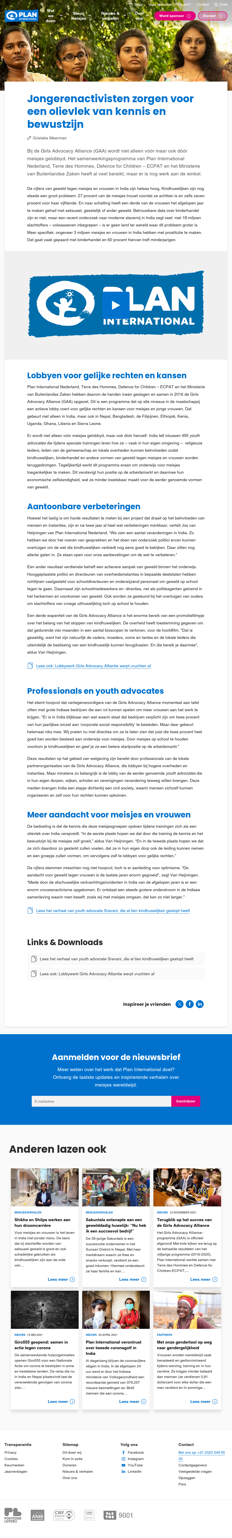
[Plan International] (22, 16)
